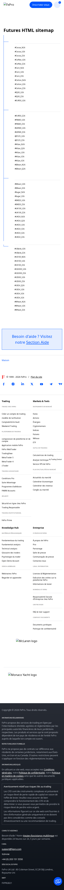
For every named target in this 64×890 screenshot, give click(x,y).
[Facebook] (3, 384)
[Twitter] (32, 384)
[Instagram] (13, 384)
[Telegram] (51, 384)
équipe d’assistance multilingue (38, 835)
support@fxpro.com (11, 849)
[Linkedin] (22, 384)
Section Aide (37, 342)
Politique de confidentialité (32, 772)
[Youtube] (41, 384)
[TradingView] (60, 384)
